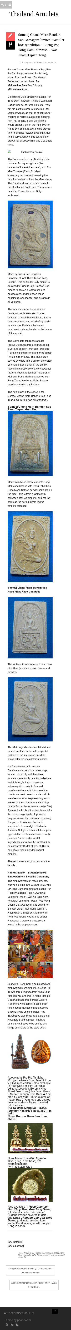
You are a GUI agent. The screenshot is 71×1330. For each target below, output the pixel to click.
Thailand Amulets (33, 14)
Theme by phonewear (17, 1320)
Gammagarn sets (50, 1252)
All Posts (38, 62)
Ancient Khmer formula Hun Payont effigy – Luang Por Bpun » (34, 1284)
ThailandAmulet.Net (20, 1312)
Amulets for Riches (32, 1252)
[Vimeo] (12, 1324)
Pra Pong (37, 1254)
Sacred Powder (50, 1254)
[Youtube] (6, 1324)
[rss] (17, 1324)
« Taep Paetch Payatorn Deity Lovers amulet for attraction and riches (30, 1270)
